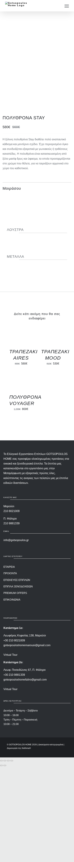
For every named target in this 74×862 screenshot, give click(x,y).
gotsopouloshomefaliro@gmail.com (25, 679)
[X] (56, 188)
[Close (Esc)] (11, 760)
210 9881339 (11, 523)
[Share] (8, 760)
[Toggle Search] (59, 5)
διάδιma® (26, 748)
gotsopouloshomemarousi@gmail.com (26, 645)
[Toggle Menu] (66, 6)
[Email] (68, 188)
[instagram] (34, 605)
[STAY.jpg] (37, 62)
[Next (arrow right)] (4, 765)
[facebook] (40, 605)
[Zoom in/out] (1, 760)
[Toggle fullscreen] (4, 760)
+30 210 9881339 (14, 674)
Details (15, 337)
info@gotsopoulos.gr (16, 540)
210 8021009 (11, 511)
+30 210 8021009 (14, 640)
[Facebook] (50, 188)
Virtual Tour (10, 654)
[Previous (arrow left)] (1, 765)
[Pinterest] (62, 188)
